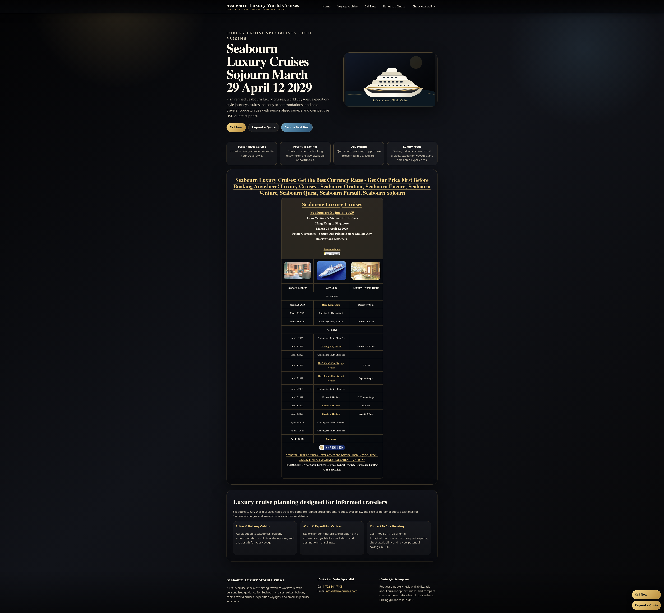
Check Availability (423, 6)
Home (326, 6)
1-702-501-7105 (333, 586)
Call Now (370, 6)
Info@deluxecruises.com (341, 591)
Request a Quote (394, 6)
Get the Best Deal (297, 127)
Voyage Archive (348, 6)
